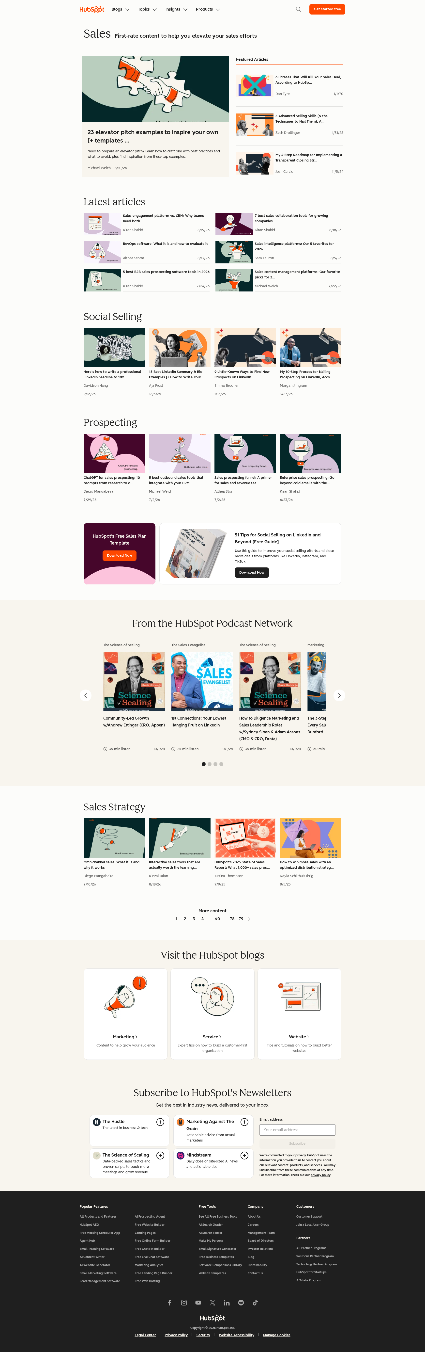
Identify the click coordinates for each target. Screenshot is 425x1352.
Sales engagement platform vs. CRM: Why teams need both (163, 218)
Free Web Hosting (147, 1281)
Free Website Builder (150, 1224)
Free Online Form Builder (152, 1240)
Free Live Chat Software (152, 1257)
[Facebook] (170, 1304)
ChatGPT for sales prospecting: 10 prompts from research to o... (112, 480)
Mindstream (199, 1155)
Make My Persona (211, 1240)
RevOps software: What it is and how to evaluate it (165, 244)
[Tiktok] (255, 1304)
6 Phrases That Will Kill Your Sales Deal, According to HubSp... (308, 80)
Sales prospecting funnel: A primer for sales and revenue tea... (243, 480)
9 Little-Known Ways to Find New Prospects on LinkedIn (242, 374)
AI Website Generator (95, 1265)
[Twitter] (212, 1304)
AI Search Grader (211, 1224)
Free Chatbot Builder (150, 1249)
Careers (253, 1224)
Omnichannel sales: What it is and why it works (111, 865)
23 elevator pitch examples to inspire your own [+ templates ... (153, 136)
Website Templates (212, 1273)
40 (217, 919)
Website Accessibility (236, 1335)
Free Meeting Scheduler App (100, 1233)
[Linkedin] (227, 1304)
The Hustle (113, 1121)
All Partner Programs (311, 1248)
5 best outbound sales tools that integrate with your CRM (176, 480)
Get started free (327, 9)
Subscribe (297, 1144)
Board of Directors (261, 1240)
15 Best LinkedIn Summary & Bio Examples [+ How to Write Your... (176, 374)
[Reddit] (241, 1304)
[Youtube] (198, 1304)
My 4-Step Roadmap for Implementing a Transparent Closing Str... (308, 157)
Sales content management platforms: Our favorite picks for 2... (297, 274)
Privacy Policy (176, 1335)
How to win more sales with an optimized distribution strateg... (307, 865)
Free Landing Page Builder (153, 1273)
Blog (251, 1257)
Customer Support (309, 1216)
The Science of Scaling (126, 1155)
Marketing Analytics (149, 1265)
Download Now (119, 555)
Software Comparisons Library (220, 1265)
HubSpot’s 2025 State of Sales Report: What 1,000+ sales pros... (242, 865)
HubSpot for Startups (311, 1272)
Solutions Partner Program (315, 1256)
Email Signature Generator (217, 1249)
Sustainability (257, 1265)
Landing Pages (145, 1233)
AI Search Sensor (210, 1233)
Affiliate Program (308, 1280)
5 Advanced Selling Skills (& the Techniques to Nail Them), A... (301, 119)
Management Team (261, 1233)
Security (203, 1335)
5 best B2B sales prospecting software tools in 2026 (166, 272)
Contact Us (255, 1273)
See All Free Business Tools (218, 1216)
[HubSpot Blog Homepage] (92, 9)
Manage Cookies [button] (276, 1335)
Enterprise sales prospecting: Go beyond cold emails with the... (307, 480)
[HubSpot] (212, 1318)
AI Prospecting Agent (150, 1216)
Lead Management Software (100, 1281)
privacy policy (320, 1175)
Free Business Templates (216, 1257)
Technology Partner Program (316, 1264)
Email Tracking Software (97, 1249)
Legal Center (145, 1335)
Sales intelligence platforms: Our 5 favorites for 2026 (294, 246)
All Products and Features (98, 1216)
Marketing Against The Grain (210, 1125)
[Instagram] (184, 1304)
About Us (254, 1216)
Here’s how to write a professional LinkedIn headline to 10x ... (112, 374)
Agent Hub (87, 1240)
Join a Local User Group (312, 1224)
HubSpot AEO (89, 1224)
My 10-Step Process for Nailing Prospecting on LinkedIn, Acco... (306, 374)
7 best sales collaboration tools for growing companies (291, 218)
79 (241, 919)
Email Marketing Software (98, 1273)
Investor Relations (260, 1249)
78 (232, 919)
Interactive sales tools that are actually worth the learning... (174, 865)
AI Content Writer (92, 1257)
